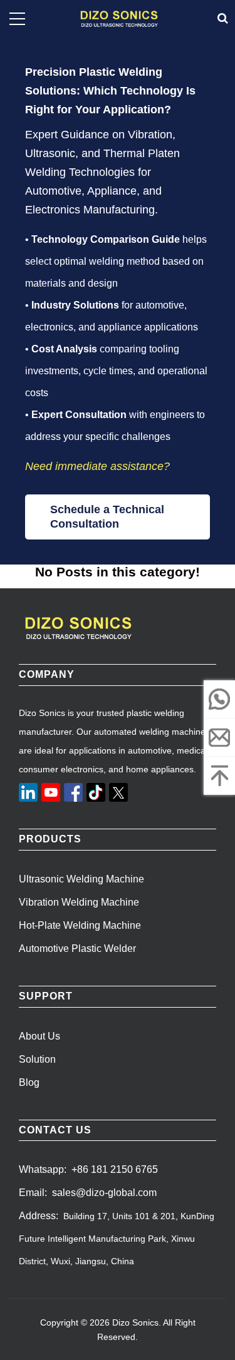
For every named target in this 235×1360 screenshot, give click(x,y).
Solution (37, 1059)
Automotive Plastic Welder (77, 948)
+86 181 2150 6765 (114, 1169)
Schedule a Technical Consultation (107, 516)
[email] (219, 737)
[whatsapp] (219, 699)
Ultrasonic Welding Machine (81, 879)
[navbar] (17, 18)
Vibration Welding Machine (79, 902)
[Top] (219, 775)
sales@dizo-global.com (104, 1192)
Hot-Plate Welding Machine (80, 925)
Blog (29, 1082)
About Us (39, 1036)
